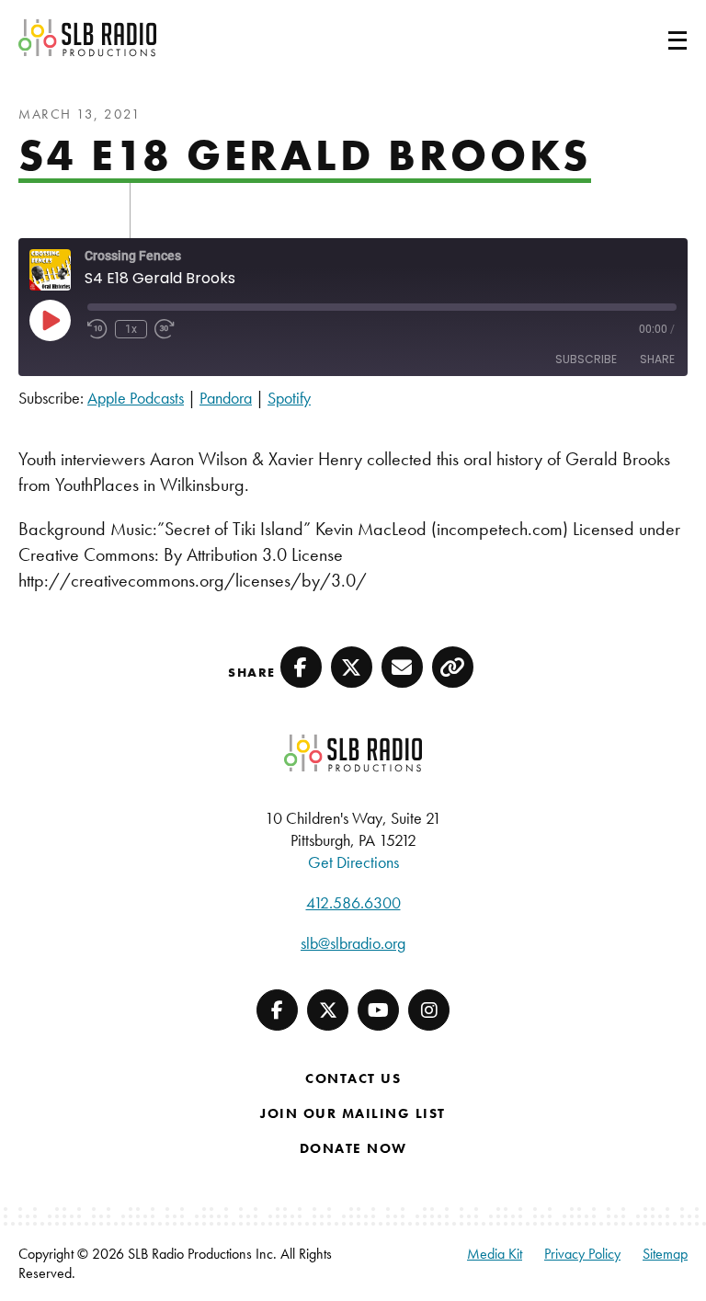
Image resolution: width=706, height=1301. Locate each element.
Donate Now (353, 1148)
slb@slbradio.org (353, 942)
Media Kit (494, 1253)
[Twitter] (327, 1010)
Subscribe (586, 359)
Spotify (289, 397)
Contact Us (353, 1078)
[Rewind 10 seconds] (97, 329)
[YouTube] (378, 1010)
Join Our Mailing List (353, 1113)
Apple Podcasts (135, 397)
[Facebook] (277, 1010)
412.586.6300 (353, 902)
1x (131, 329)
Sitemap (665, 1253)
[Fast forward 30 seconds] (164, 329)
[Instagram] (429, 1010)
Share (657, 359)
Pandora (225, 397)
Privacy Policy (582, 1253)
